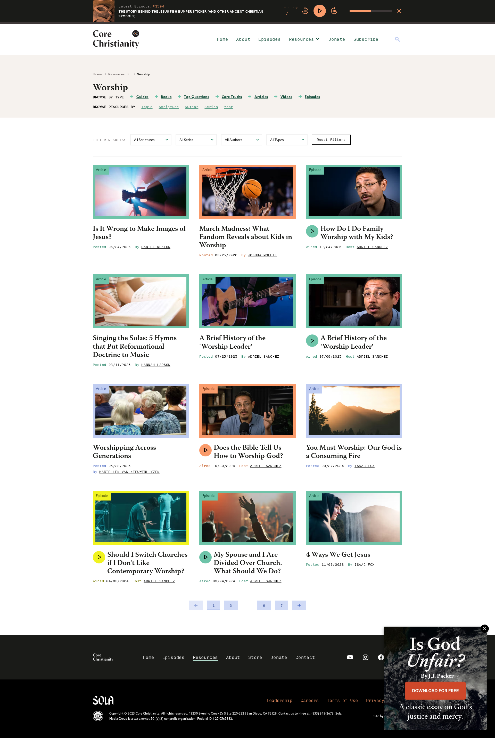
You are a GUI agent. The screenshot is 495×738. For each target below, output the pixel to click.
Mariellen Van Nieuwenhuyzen (129, 471)
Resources (301, 39)
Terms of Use (342, 700)
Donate (336, 39)
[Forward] (334, 11)
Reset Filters (331, 139)
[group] (338, 11)
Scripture (169, 106)
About (243, 39)
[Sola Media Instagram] (365, 657)
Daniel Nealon (155, 246)
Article (101, 170)
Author (191, 106)
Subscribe (365, 39)
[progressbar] (247, 23)
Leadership (279, 700)
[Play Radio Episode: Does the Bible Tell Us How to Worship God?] (205, 450)
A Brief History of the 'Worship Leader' (232, 342)
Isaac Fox (364, 465)
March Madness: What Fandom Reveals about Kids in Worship (245, 237)
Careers (310, 700)
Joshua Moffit (262, 255)
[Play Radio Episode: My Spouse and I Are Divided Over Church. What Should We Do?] (205, 557)
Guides (142, 97)
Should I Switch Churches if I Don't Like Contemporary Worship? (147, 563)
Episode (315, 170)
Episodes (269, 39)
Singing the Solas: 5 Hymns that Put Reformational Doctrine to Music (135, 347)
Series (211, 106)
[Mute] (345, 11)
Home (222, 39)
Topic (146, 106)
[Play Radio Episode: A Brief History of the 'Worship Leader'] (312, 340)
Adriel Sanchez (372, 246)
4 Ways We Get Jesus (338, 555)
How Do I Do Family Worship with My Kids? (356, 233)
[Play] (320, 11)
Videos (286, 97)
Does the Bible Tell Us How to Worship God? (248, 452)
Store (255, 657)
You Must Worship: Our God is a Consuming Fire (354, 452)
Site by (379, 716)
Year (228, 106)
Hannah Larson (155, 364)
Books (166, 97)
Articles (261, 97)
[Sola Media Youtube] (350, 657)
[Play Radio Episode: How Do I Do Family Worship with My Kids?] (312, 231)
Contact (305, 657)
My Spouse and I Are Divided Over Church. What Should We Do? (248, 563)
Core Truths (232, 97)
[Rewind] (305, 11)
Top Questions (196, 97)
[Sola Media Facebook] (381, 657)
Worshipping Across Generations (124, 452)
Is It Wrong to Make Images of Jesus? (139, 233)
